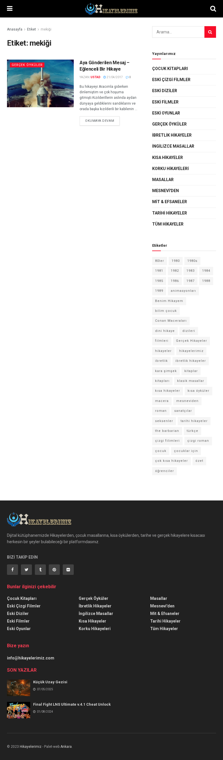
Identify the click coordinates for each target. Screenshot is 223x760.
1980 (176, 261)
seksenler (164, 421)
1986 (175, 281)
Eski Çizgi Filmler (171, 79)
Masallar (163, 179)
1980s (192, 261)
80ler (159, 261)
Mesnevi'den (165, 190)
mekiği (46, 29)
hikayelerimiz (191, 351)
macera (162, 401)
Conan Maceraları (171, 321)
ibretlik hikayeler (190, 361)
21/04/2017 (114, 77)
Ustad (95, 77)
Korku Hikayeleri (170, 168)
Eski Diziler (164, 90)
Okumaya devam (99, 121)
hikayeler (163, 351)
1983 (190, 271)
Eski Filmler (165, 102)
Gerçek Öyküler (27, 65)
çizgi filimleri (167, 441)
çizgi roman (198, 441)
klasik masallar (190, 381)
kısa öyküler (198, 391)
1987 (190, 281)
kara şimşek (166, 371)
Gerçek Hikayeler (191, 341)
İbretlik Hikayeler (172, 135)
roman (161, 411)
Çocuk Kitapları (170, 68)
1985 (159, 281)
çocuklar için (186, 451)
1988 (206, 281)
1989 (159, 291)
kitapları (162, 381)
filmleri (161, 341)
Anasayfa (14, 29)
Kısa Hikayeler (167, 157)
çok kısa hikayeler (171, 461)
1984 (206, 271)
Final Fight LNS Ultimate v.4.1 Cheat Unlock (72, 704)
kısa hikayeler (167, 391)
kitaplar (191, 371)
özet (199, 461)
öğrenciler (164, 471)
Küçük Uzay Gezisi (50, 682)
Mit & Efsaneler (169, 201)
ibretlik (161, 361)
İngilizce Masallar (173, 146)
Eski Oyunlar (166, 113)
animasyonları (183, 291)
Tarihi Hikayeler (169, 213)
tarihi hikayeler (194, 421)
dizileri (188, 331)
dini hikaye (165, 331)
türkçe (192, 431)
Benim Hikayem (169, 301)
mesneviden (187, 401)
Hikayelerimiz (31, 747)
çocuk (160, 451)
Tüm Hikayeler (168, 224)
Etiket (31, 29)
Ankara (66, 747)
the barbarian (167, 431)
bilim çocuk (166, 311)
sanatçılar (183, 411)
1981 (159, 271)
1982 (175, 271)
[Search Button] (210, 32)
